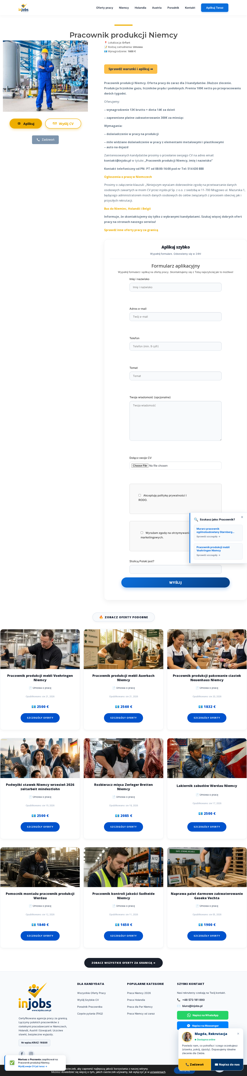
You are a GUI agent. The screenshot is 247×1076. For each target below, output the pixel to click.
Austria (157, 7)
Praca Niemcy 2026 (139, 992)
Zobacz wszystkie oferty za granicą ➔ (123, 962)
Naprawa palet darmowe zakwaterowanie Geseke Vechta (207, 896)
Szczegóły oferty (40, 717)
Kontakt (190, 7)
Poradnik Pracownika (89, 1006)
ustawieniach (157, 1072)
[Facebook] (22, 1054)
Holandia (140, 7)
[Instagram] (31, 1054)
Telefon (134, 338)
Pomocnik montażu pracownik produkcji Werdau (40, 896)
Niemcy (124, 7)
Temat (133, 368)
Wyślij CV (66, 123)
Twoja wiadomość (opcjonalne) (150, 397)
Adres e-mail (137, 308)
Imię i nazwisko (139, 279)
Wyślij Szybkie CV (88, 999)
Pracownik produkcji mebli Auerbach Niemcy (123, 678)
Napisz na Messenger (205, 1025)
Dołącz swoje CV (140, 458)
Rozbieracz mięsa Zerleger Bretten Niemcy (123, 787)
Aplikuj (28, 123)
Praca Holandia (136, 999)
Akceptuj (184, 1070)
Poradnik (173, 7)
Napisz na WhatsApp (205, 1015)
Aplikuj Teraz (214, 7)
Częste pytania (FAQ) (90, 1013)
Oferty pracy (104, 7)
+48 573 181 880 (193, 1000)
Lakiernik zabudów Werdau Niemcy (207, 786)
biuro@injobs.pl (192, 1006)
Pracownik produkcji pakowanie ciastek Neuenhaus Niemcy (207, 678)
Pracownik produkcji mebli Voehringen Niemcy (40, 678)
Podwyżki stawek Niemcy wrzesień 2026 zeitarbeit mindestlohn (40, 787)
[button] (219, 1066)
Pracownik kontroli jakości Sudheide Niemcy (123, 896)
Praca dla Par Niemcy (140, 1006)
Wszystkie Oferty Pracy (91, 992)
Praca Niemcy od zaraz (141, 1013)
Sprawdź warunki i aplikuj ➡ (130, 69)
